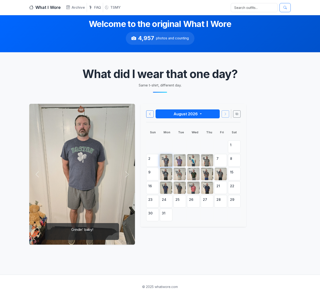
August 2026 (186, 114)
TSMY (115, 7)
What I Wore (48, 7)
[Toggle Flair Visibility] (237, 114)
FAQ (97, 7)
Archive (78, 7)
